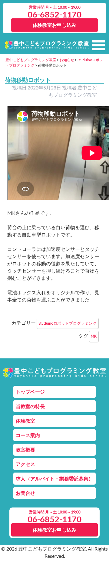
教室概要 (25, 449)
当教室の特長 (30, 406)
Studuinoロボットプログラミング (67, 323)
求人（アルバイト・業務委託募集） (54, 478)
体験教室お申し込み (54, 25)
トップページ (30, 392)
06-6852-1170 (54, 14)
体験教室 (25, 420)
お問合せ (25, 493)
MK (94, 336)
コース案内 (28, 435)
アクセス (25, 464)
